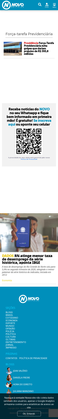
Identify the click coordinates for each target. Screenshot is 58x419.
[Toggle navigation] (54, 5)
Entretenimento (10, 342)
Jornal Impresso (10, 346)
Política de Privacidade (29, 159)
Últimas (10, 339)
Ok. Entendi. (29, 413)
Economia (10, 320)
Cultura (10, 336)
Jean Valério (20, 370)
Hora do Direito (22, 384)
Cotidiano (10, 317)
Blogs (9, 312)
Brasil (9, 315)
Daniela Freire (21, 377)
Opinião (10, 328)
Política (10, 334)
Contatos (11, 358)
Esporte (10, 323)
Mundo (10, 326)
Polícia (10, 331)
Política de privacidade (33, 358)
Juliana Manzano (23, 391)
